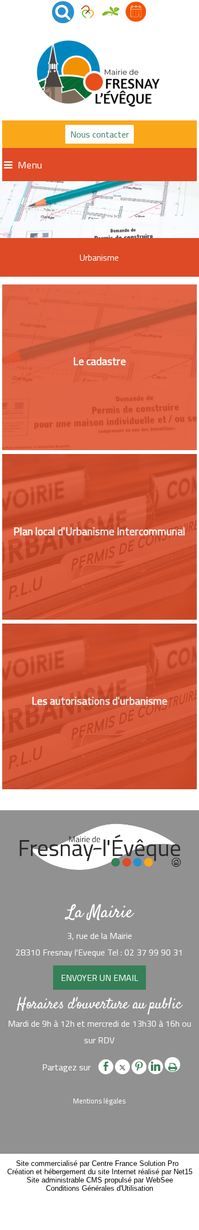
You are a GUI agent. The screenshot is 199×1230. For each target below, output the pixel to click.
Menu (30, 165)
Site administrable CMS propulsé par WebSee (100, 1180)
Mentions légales (99, 1100)
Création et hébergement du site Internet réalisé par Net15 (99, 1172)
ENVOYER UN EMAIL (99, 977)
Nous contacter (99, 134)
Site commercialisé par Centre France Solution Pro (97, 1163)
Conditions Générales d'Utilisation (99, 1188)
